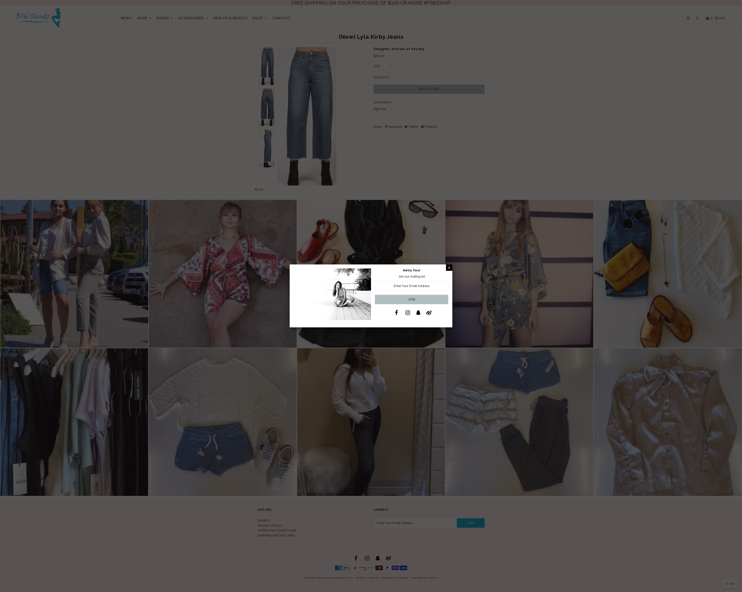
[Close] (449, 267)
